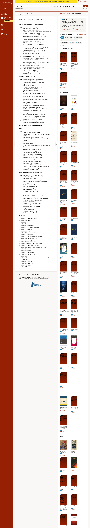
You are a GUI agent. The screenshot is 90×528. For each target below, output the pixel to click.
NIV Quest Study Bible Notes (64, 219)
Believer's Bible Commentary (63, 84)
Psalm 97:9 (23, 241)
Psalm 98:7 (23, 249)
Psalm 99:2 (23, 254)
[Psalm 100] (57, 144)
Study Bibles (65, 92)
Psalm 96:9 (23, 227)
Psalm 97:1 (23, 232)
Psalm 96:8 (23, 223)
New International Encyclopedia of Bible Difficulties (64, 427)
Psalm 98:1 (23, 245)
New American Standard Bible (27, 275)
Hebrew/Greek (70, 13)
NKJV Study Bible (74, 329)
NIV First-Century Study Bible (74, 182)
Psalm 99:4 (23, 258)
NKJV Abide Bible (74, 255)
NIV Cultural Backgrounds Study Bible (64, 183)
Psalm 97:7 (23, 236)
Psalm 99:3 (23, 256)
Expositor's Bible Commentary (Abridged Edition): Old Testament (64, 507)
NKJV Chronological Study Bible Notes (75, 273)
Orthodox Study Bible (74, 365)
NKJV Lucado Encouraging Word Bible (64, 311)
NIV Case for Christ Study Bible (75, 163)
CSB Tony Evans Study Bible (63, 108)
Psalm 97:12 (24, 243)
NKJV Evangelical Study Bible (74, 293)
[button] (82, 1)
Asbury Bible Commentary (73, 452)
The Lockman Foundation (32, 278)
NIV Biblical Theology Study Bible (63, 164)
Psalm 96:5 (23, 218)
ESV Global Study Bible (74, 108)
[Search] (85, 6)
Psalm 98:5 (23, 247)
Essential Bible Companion (74, 487)
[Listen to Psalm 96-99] (31, 14)
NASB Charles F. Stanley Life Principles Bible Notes (63, 65)
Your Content (78, 13)
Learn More (78, 29)
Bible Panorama (74, 469)
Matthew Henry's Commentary (74, 526)
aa (23, 189)
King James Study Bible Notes (74, 125)
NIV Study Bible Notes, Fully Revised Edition (63, 237)
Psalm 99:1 (23, 250)
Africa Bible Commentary (63, 452)
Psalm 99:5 (23, 267)
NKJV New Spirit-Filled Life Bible (64, 330)
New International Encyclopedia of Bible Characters (75, 409)
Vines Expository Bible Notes (63, 384)
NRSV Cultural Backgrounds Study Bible (64, 366)
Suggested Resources (67, 48)
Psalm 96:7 (23, 220)
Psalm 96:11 (24, 229)
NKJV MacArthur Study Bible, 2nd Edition (74, 64)
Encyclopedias (65, 393)
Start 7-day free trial (67, 29)
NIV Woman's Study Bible (63, 255)
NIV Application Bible (74, 143)
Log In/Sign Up (84, 1)
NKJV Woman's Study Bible (74, 348)
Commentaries (66, 436)
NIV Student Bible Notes (75, 219)
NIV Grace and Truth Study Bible (64, 201)
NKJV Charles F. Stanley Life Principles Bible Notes (63, 274)
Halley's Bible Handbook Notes (74, 506)
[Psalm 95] (16, 144)
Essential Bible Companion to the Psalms (64, 488)
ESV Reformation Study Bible (64, 125)
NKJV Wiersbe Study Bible (63, 348)
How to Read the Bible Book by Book (64, 526)
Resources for (67, 34)
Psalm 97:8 (23, 240)
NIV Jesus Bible (74, 200)
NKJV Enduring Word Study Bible (64, 293)
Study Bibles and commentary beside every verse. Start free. (46, 1)
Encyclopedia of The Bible (63, 408)
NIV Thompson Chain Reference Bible (74, 237)
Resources (63, 13)
